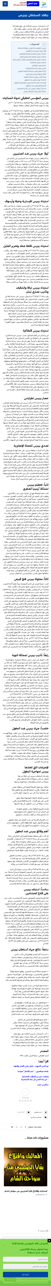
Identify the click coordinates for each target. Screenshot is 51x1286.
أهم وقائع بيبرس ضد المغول (36, 85)
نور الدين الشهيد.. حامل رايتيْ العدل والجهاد (31, 1066)
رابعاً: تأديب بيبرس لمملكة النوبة (35, 77)
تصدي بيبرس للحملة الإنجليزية (36, 68)
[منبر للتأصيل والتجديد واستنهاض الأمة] (43, 4)
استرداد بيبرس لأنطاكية (38, 62)
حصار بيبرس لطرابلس (39, 65)
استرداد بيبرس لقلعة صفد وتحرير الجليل (33, 56)
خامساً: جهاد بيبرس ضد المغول (35, 79)
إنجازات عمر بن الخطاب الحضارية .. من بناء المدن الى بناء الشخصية (35, 1078)
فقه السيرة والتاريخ (36, 1117)
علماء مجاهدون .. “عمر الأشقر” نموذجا (33, 1071)
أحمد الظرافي (38, 1112)
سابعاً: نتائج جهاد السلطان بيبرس (34, 91)
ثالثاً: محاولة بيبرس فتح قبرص (36, 74)
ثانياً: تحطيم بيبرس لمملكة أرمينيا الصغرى (32, 71)
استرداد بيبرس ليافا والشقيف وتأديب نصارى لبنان (29, 59)
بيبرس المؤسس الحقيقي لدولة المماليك (32, 48)
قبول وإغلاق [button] (10, 1279)
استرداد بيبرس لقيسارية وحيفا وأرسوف (32, 53)
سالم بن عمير (43, 1085)
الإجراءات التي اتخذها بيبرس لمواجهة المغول (30, 82)
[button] (5, 3)
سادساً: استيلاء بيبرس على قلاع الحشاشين (31, 88)
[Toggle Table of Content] (43, 45)
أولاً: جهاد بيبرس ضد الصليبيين (36, 50)
